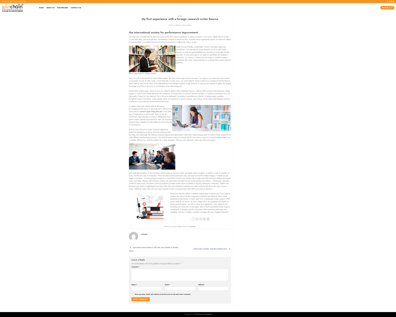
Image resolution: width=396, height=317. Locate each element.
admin (189, 25)
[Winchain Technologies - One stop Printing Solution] (18, 7)
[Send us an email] (393, 1)
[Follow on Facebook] (387, 1)
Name (134, 285)
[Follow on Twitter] (391, 1)
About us (50, 8)
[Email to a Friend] (200, 219)
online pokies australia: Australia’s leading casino (211, 249)
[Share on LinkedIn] (208, 219)
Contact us (76, 8)
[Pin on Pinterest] (204, 219)
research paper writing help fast (151, 111)
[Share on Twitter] (197, 219)
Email (167, 285)
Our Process (62, 8)
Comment (135, 267)
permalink (193, 226)
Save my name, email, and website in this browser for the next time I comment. (163, 294)
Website (201, 285)
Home (41, 8)
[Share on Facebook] (193, 219)
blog (180, 16)
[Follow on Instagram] (389, 1)
